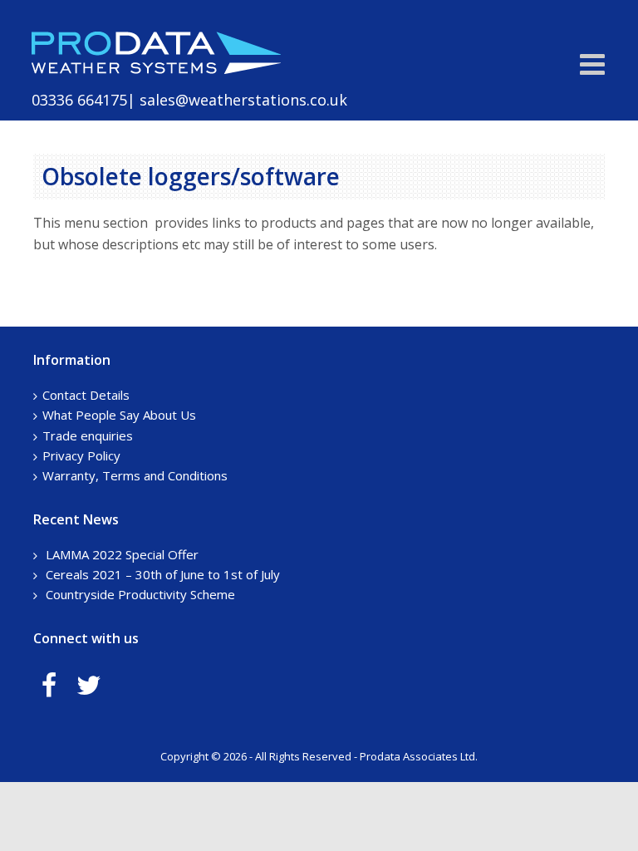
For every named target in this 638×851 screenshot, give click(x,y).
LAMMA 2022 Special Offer (122, 554)
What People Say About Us (119, 414)
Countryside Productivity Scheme (140, 594)
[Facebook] (49, 684)
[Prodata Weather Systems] (156, 69)
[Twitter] (88, 684)
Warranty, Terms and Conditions (135, 475)
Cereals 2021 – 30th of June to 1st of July (163, 574)
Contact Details (86, 394)
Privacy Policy (81, 455)
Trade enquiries (87, 435)
